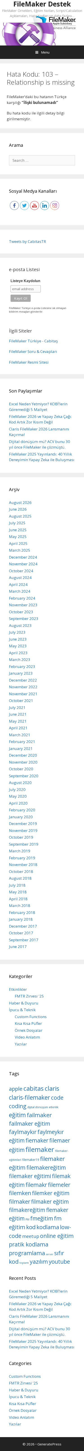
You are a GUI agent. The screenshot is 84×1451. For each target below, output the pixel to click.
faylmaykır (23, 1132)
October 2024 (21, 570)
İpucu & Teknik (22, 1009)
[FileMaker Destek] (29, 33)
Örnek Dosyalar (28, 1030)
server (49, 1254)
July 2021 (17, 707)
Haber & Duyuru (23, 1003)
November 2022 (23, 686)
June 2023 (18, 639)
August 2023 (20, 625)
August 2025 (20, 516)
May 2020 (18, 796)
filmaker (19, 1201)
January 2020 (21, 816)
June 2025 (18, 529)
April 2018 (18, 898)
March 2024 (19, 591)
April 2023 (18, 652)
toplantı (24, 1262)
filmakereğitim (27, 1209)
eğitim (17, 1115)
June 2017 (18, 946)
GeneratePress (49, 1444)
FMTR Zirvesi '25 (29, 996)
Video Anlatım (27, 1037)
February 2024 (22, 598)
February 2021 (22, 741)
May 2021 (18, 721)
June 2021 (18, 714)
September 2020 (23, 775)
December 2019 (23, 823)
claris (52, 1088)
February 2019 (22, 857)
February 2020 (22, 809)
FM (27, 1219)
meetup (30, 1236)
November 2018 (23, 864)
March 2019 (19, 850)
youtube (59, 1261)
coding (17, 1106)
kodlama (48, 1227)
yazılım (39, 1261)
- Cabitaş (50, 340)
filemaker (40, 1149)
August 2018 (20, 878)
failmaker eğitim (29, 1123)
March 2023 (19, 659)
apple (15, 1088)
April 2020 (18, 803)
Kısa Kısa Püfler (28, 1023)
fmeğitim (41, 1218)
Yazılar (21, 1044)
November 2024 (23, 563)
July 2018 (17, 885)
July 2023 (17, 632)
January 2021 (21, 748)
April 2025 (18, 543)
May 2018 (18, 891)
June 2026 (18, 509)
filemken (20, 1193)
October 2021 (21, 700)
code (57, 1097)
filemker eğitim (50, 1193)
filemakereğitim (46, 1167)
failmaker (39, 1115)
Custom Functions (31, 1016)
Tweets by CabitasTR (27, 241)
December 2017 (23, 926)
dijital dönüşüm (37, 1107)
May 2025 (18, 536)
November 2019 (23, 830)
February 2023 (22, 666)
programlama (27, 1253)
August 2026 (20, 502)
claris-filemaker (29, 1097)
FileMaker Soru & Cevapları (33, 351)
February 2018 (22, 912)
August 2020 (20, 782)
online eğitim (57, 1235)
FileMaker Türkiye (25, 340)
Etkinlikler (18, 989)
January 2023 (21, 673)
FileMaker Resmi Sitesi (29, 362)
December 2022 (23, 680)
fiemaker (37, 1140)
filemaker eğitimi (30, 1176)
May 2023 (18, 645)
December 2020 (23, 755)
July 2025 (17, 522)
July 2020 (17, 789)
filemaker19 (30, 1159)
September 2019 (23, 844)
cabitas (33, 1088)
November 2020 (23, 762)
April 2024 (18, 584)
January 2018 (21, 919)
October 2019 (21, 837)
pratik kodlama (28, 1244)
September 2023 (23, 618)
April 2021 (18, 727)
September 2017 (23, 939)
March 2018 (19, 905)
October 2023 (21, 611)
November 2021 (23, 693)
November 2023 (23, 604)
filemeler (59, 1184)
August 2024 (20, 577)
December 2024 (23, 557)
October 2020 (21, 768)
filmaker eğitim (50, 1201)
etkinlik (53, 1107)
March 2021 (19, 734)
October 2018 (21, 871)
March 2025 (19, 550)
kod (31, 1227)
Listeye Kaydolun (25, 281)
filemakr (36, 1185)
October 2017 (21, 932)
